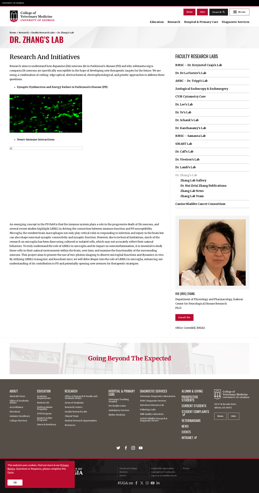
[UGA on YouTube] (153, 483)
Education (157, 22)
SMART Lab (183, 144)
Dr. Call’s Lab (184, 151)
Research (174, 22)
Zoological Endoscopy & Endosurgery (201, 89)
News (189, 12)
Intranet (187, 437)
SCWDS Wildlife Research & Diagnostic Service (153, 420)
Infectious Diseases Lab (152, 405)
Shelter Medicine (117, 415)
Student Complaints (195, 412)
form (10, 472)
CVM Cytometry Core (190, 96)
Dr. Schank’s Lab (187, 120)
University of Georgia (13, 3)
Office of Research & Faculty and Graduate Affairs (81, 397)
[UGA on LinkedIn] (158, 483)
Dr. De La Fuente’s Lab (190, 73)
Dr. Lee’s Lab (184, 104)
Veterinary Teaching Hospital (119, 400)
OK (15, 482)
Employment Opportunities (162, 468)
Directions (15, 412)
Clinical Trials (71, 416)
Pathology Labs (148, 410)
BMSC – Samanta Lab (190, 136)
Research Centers (73, 407)
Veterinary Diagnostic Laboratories (157, 396)
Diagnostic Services (235, 22)
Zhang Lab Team (192, 196)
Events (186, 432)
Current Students (194, 405)
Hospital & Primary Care (201, 22)
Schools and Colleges (128, 468)
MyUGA (122, 475)
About (14, 391)
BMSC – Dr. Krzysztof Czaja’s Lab (198, 65)
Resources (70, 425)
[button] (239, 12)
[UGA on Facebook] (137, 483)
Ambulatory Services (119, 410)
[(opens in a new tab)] (119, 448)
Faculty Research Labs (43, 32)
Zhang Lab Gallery (193, 180)
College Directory (18, 421)
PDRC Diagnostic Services (153, 401)
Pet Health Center (117, 406)
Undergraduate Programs (44, 408)
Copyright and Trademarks (163, 472)
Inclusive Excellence (20, 416)
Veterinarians (191, 420)
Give (202, 12)
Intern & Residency (46, 425)
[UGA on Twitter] (142, 483)
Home (13, 32)
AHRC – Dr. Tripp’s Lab (191, 81)
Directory (123, 472)
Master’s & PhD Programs (44, 419)
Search (217, 12)
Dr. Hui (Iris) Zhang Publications (203, 185)
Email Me (184, 317)
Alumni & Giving (192, 391)
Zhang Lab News (192, 191)
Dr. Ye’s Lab (183, 112)
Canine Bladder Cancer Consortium (200, 204)
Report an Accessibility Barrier (164, 475)
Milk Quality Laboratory (152, 414)
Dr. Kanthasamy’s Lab (190, 128)
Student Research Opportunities (81, 421)
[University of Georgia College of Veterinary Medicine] (46, 16)
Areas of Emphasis (74, 403)
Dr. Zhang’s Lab (186, 175)
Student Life (43, 403)
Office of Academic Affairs (19, 402)
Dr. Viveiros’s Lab (187, 159)
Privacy (186, 468)
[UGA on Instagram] (147, 483)
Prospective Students (190, 398)
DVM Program (44, 414)
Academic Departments (44, 397)
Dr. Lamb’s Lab (185, 167)
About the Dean (17, 396)
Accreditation (16, 407)
